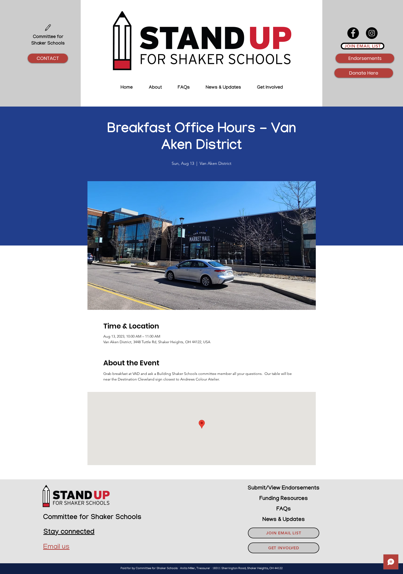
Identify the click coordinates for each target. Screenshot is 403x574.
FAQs (283, 509)
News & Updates (283, 520)
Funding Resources (283, 499)
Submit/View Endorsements (283, 488)
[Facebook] (353, 33)
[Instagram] (372, 33)
